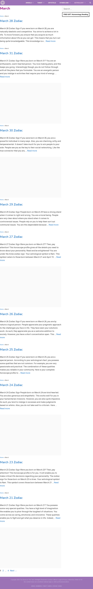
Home (2, 16)
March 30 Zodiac (11, 130)
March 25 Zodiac (11, 350)
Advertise (71, 579)
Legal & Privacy (63, 579)
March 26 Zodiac (11, 314)
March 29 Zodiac (11, 205)
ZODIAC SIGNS (57, 586)
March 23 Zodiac (11, 462)
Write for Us (78, 579)
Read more (50, 41)
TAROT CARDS (47, 586)
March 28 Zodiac (11, 21)
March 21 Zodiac (11, 498)
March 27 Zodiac (11, 237)
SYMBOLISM (64, 3)
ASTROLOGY (79, 3)
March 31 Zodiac (11, 53)
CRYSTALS (52, 3)
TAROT (39, 3)
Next (13, 570)
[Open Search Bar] (90, 2)
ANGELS (29, 3)
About (55, 579)
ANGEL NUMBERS (36, 586)
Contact (50, 579)
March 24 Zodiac (11, 385)
